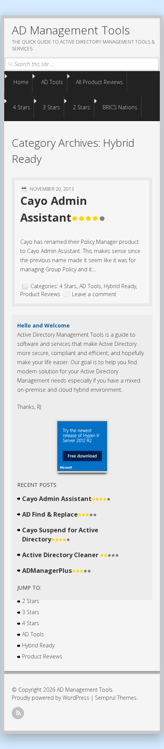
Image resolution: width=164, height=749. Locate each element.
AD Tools (52, 82)
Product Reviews (40, 294)
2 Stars (81, 107)
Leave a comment (94, 294)
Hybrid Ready (120, 286)
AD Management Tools (71, 30)
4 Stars (21, 107)
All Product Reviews (99, 82)
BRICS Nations (120, 107)
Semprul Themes (116, 697)
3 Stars (51, 107)
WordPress (76, 697)
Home (21, 82)
